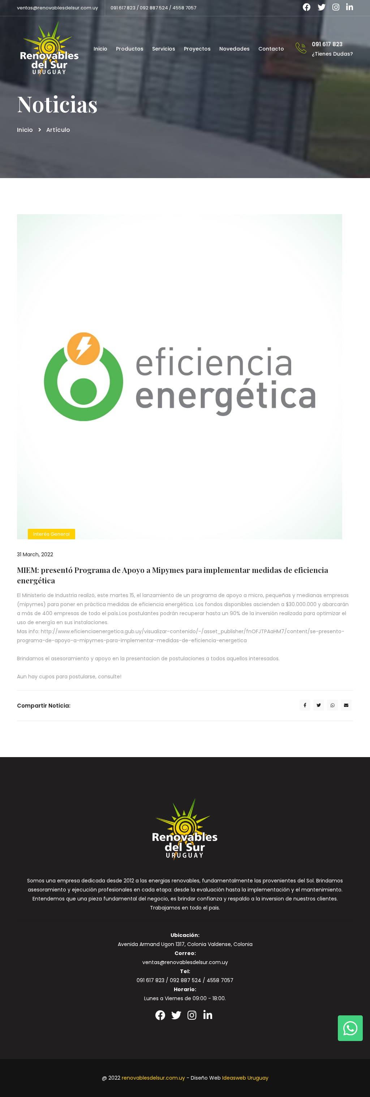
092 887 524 (154, 7)
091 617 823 (123, 7)
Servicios (163, 48)
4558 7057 (184, 7)
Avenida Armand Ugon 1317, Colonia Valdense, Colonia (185, 944)
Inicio (100, 48)
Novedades (234, 48)
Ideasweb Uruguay (245, 1077)
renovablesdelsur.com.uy (153, 1077)
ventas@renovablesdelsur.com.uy (57, 7)
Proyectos (197, 48)
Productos (129, 48)
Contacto (271, 48)
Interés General (51, 534)
